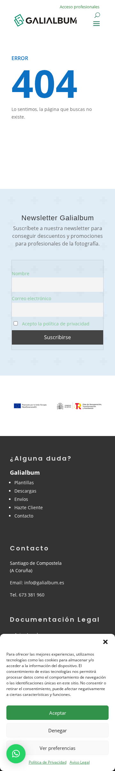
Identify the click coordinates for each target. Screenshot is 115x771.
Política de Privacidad (47, 762)
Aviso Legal (80, 762)
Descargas (25, 491)
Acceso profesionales (79, 7)
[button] (105, 642)
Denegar (57, 730)
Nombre (20, 273)
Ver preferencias (57, 748)
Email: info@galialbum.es (37, 583)
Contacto (23, 516)
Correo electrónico (31, 298)
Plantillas (24, 482)
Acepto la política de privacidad (55, 324)
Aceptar (57, 713)
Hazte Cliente (28, 507)
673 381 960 (31, 595)
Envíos (21, 499)
